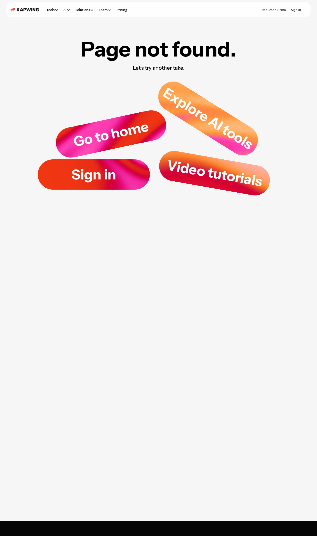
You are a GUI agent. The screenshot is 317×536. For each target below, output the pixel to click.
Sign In (296, 10)
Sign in (93, 174)
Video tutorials (215, 173)
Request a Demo (274, 10)
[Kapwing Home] (25, 9)
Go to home (111, 134)
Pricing (122, 10)
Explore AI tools (208, 118)
